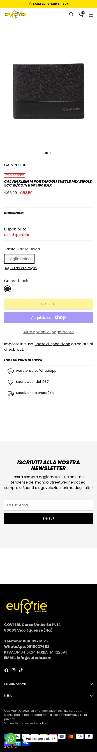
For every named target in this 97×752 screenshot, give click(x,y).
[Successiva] (78, 4)
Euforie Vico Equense (46, 711)
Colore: (16, 280)
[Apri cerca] (71, 14)
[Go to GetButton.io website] (11, 747)
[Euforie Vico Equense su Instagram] (14, 671)
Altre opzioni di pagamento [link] (48, 332)
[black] (7, 288)
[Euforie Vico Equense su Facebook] (6, 671)
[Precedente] (19, 4)
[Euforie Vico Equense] (15, 14)
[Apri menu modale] (90, 14)
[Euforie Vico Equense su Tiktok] (21, 671)
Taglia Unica (19, 258)
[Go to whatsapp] (10, 738)
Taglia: (22, 249)
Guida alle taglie (23, 268)
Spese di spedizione (52, 344)
